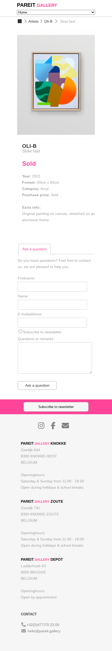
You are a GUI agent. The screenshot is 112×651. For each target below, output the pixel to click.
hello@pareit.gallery (44, 631)
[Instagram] (44, 427)
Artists (33, 21)
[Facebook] (56, 427)
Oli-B (48, 21)
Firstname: (26, 278)
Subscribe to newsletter (42, 332)
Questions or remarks (35, 339)
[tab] (34, 249)
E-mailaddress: (30, 314)
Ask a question (34, 249)
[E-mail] (68, 427)
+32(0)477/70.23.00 (43, 625)
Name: (23, 296)
